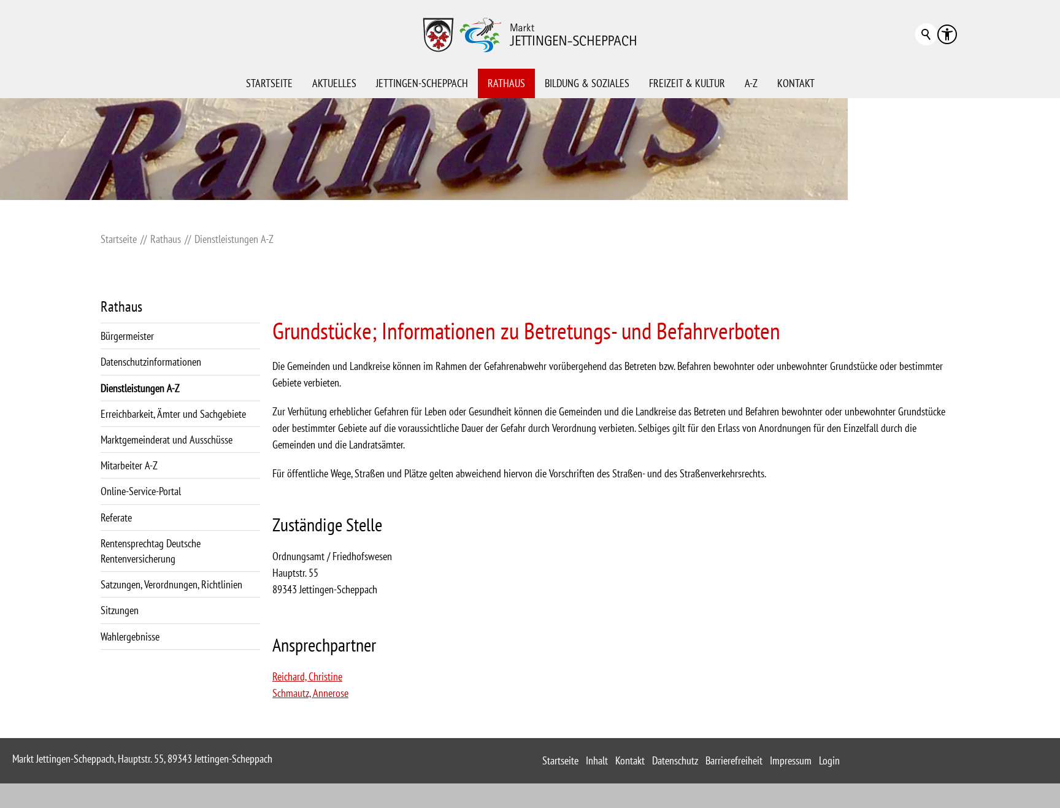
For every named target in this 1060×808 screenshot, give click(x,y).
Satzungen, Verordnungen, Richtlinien (171, 584)
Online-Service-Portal (141, 491)
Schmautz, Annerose (310, 693)
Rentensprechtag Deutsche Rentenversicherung (151, 551)
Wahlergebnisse (130, 636)
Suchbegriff (926, 34)
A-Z (751, 83)
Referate (116, 517)
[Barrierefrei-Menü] (947, 34)
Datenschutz (675, 760)
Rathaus (506, 83)
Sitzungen (120, 610)
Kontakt (796, 83)
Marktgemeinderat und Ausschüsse (166, 440)
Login (829, 760)
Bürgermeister (127, 336)
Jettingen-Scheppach (422, 83)
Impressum (791, 760)
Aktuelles (334, 83)
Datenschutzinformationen (151, 362)
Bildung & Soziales (587, 83)
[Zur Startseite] (530, 34)
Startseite (269, 83)
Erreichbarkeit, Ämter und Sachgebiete (173, 414)
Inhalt (597, 760)
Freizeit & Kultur (687, 83)
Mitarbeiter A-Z (129, 465)
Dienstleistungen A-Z (140, 388)
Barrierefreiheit (733, 760)
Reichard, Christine (307, 676)
